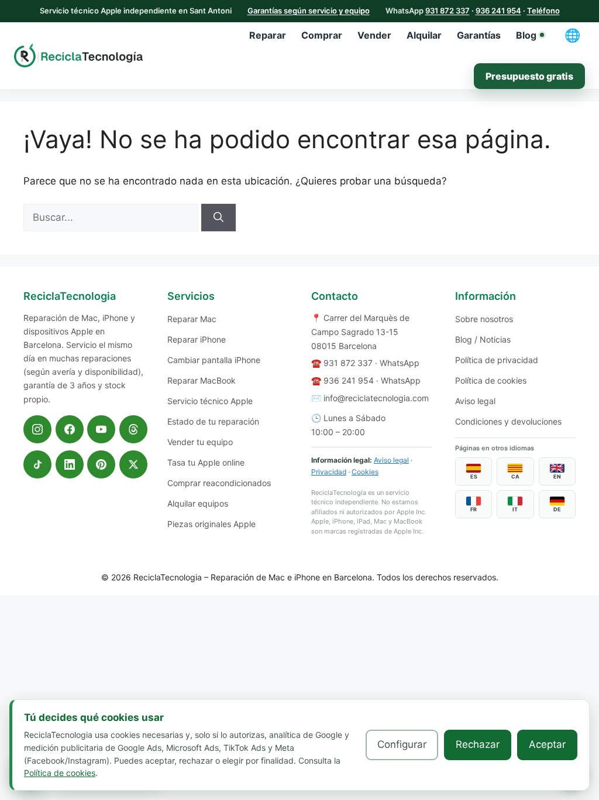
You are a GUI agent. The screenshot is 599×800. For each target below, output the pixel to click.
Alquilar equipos (197, 503)
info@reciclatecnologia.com (376, 398)
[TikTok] (37, 464)
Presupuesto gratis (529, 76)
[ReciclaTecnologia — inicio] (78, 55)
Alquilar (424, 35)
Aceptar (547, 744)
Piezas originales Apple (211, 524)
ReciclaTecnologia (167, 577)
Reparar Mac (191, 319)
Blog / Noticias (483, 339)
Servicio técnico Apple (210, 401)
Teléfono (543, 10)
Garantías (479, 35)
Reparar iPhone (196, 339)
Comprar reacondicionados (219, 483)
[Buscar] (218, 218)
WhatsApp (399, 363)
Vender (374, 35)
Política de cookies (490, 380)
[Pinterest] (101, 464)
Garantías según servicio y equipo (308, 10)
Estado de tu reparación (213, 421)
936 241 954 (498, 10)
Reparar (267, 35)
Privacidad (328, 471)
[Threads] (133, 429)
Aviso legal (391, 460)
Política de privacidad (496, 360)
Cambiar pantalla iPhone (213, 360)
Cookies (365, 471)
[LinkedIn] (70, 464)
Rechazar (478, 744)
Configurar (401, 744)
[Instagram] (37, 429)
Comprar (321, 35)
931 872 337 (447, 10)
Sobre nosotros (484, 319)
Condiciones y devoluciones (508, 421)
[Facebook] (70, 429)
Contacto (334, 296)
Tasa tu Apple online (206, 462)
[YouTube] (101, 429)
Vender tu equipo (200, 442)
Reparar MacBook (201, 380)
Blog (526, 35)
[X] (133, 464)
